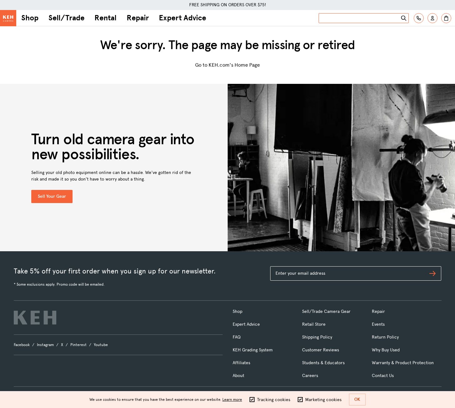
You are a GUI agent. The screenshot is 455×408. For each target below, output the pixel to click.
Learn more (232, 399)
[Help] (419, 18)
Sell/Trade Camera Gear (326, 311)
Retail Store (314, 324)
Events (378, 324)
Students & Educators (323, 362)
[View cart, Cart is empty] (446, 18)
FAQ (236, 337)
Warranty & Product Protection (403, 362)
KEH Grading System (253, 350)
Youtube (101, 345)
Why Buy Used (386, 350)
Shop (29, 18)
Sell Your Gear (52, 196)
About (238, 375)
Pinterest (78, 345)
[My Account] (432, 18)
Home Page (247, 65)
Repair (138, 18)
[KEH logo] (35, 317)
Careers (310, 375)
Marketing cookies (323, 399)
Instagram (45, 345)
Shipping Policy (317, 337)
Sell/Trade (66, 18)
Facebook (22, 345)
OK (357, 399)
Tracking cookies (273, 399)
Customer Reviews (320, 350)
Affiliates (241, 362)
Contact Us (383, 375)
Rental (105, 18)
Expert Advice (182, 18)
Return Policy (385, 337)
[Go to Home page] (8, 18)
